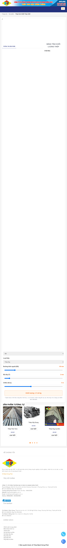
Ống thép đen (7, 535)
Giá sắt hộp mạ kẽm (9, 532)
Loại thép (6, 358)
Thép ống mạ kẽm (54, 429)
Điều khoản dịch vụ (9, 528)
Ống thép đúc (7, 537)
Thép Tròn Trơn (12, 429)
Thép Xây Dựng (33, 422)
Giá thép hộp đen (8, 534)
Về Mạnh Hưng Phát (7, 474)
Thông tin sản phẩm (9, 46)
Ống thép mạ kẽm (8, 539)
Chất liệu (47, 50)
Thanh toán (7, 530)
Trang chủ (4, 14)
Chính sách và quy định (10, 527)
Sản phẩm (11, 14)
